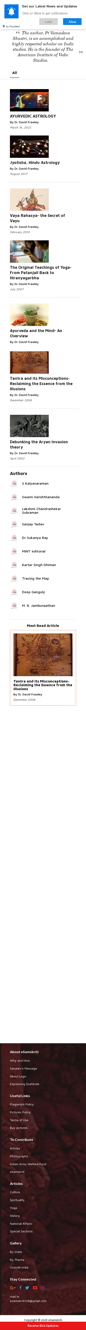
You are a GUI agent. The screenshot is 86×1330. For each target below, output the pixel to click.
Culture (15, 1192)
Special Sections (21, 1231)
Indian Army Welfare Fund (28, 1164)
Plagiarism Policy (22, 1104)
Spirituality (17, 1200)
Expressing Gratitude (24, 1084)
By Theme (17, 1259)
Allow (72, 21)
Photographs (19, 1156)
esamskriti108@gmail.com (28, 1301)
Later (48, 21)
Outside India (19, 1267)
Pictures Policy (20, 1112)
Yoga (13, 1208)
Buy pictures (19, 1127)
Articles (15, 1148)
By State (16, 1252)
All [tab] (14, 72)
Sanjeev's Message (23, 1068)
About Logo (18, 1076)
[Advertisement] (43, 875)
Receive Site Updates (43, 1325)
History (15, 1215)
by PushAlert (13, 26)
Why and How (20, 1060)
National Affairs (21, 1223)
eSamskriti (17, 1171)
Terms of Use (19, 1120)
